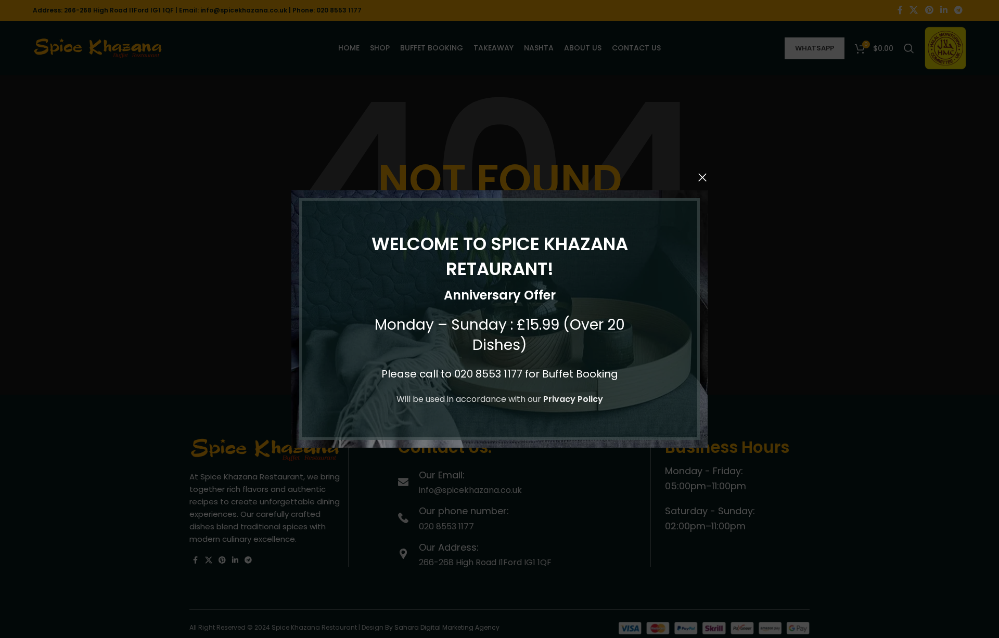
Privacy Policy (573, 399)
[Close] (702, 177)
